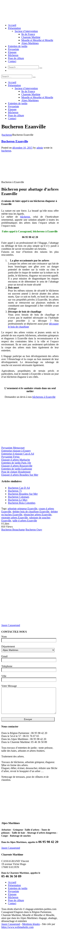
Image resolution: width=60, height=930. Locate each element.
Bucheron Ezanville (14, 141)
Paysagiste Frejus (10, 456)
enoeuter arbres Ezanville (14, 517)
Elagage (12, 52)
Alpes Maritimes (30, 43)
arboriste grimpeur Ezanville (22, 508)
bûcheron (25, 216)
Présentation (14, 28)
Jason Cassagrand (10, 625)
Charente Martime (30, 37)
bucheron (7, 134)
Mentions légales (31, 924)
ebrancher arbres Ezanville (38, 514)
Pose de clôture (16, 58)
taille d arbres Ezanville (24, 520)
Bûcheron (13, 55)
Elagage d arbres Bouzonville (16, 465)
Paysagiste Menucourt (12, 447)
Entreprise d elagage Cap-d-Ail (17, 453)
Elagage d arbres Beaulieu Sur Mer (19, 474)
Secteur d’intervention (26, 31)
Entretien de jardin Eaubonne (16, 468)
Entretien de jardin (17, 46)
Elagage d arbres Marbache (15, 459)
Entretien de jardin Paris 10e (16, 462)
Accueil (12, 25)
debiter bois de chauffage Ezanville (30, 511)
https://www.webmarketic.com (17, 927)
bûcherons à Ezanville (44, 396)
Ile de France (28, 34)
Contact (12, 61)
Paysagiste (13, 49)
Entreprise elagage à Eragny (16, 450)
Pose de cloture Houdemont (15, 471)
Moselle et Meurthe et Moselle (37, 40)
